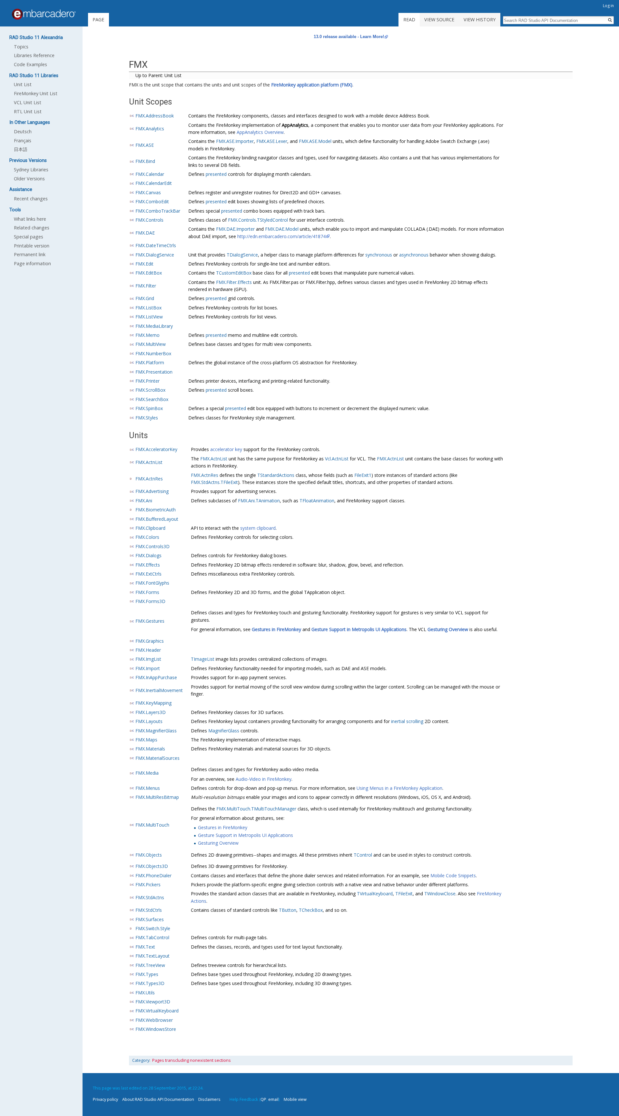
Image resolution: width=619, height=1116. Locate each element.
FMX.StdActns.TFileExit (214, 482)
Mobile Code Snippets (453, 875)
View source (439, 19)
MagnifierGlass (223, 731)
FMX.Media (147, 773)
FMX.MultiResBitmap (157, 797)
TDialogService (242, 255)
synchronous (378, 255)
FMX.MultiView (150, 344)
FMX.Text (145, 947)
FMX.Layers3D (150, 712)
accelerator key (226, 449)
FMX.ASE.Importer (235, 141)
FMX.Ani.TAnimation (259, 501)
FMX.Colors (147, 537)
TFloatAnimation (317, 501)
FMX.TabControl (152, 937)
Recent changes (31, 199)
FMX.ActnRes (149, 479)
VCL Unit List (27, 102)
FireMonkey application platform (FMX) (311, 85)
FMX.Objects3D (151, 866)
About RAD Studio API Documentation (158, 1099)
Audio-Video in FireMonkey (263, 779)
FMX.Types (146, 974)
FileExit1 (362, 475)
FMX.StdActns (149, 897)
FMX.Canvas (148, 192)
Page (98, 19)
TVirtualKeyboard (375, 893)
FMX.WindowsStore (155, 1029)
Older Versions (29, 179)
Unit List (23, 84)
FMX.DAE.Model (282, 229)
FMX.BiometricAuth (155, 510)
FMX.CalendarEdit (153, 183)
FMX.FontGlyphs (152, 583)
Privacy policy (105, 1099)
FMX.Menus (147, 788)
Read (409, 19)
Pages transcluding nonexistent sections (191, 1060)
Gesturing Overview (447, 629)
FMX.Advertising (152, 491)
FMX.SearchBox (151, 399)
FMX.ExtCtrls (148, 574)
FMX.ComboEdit (152, 201)
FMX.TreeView (150, 965)
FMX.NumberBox (153, 353)
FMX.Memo (147, 335)
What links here (30, 219)
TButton (287, 910)
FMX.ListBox (148, 308)
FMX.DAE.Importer (235, 229)
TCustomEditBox (233, 273)
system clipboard (258, 528)
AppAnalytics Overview (260, 132)
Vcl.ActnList (337, 459)
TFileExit (404, 893)
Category (140, 1060)
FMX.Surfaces (149, 919)
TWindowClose (440, 893)
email (273, 1099)
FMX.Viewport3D (152, 1002)
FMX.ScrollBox (150, 390)
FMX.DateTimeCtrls (155, 245)
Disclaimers (209, 1099)
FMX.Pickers (148, 884)
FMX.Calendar (149, 174)
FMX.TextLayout (152, 956)
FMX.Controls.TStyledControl (258, 220)
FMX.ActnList (148, 462)
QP (263, 1099)
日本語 (20, 149)
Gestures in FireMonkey (276, 629)
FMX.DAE (145, 233)
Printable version (31, 246)
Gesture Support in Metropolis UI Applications (359, 629)
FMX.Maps (146, 740)
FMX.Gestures (149, 621)
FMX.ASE (144, 145)
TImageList (202, 659)
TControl (363, 855)
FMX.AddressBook (154, 116)
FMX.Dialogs (148, 555)
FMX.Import (147, 668)
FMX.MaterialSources (157, 758)
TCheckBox (311, 910)
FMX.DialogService (154, 255)
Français (22, 140)
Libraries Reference (34, 55)
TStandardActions (275, 475)
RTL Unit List (28, 111)
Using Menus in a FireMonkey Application (399, 788)
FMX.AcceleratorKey (156, 449)
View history (480, 19)
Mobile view (295, 1099)
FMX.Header (148, 650)
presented (216, 174)
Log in (608, 5)
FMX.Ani (143, 501)
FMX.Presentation (153, 372)
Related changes (31, 228)
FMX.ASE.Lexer (271, 141)
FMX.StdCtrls (148, 910)
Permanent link (29, 254)
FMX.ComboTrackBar (157, 211)
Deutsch (23, 131)
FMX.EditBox (148, 273)
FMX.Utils (145, 993)
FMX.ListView (149, 317)
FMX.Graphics (149, 641)
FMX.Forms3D (150, 601)
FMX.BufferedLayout (156, 519)
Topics (21, 47)
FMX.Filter (145, 286)
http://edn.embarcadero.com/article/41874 (281, 236)
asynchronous (413, 255)
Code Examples (30, 64)
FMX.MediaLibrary (154, 326)
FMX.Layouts (148, 721)
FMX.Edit (144, 264)
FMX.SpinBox (149, 408)
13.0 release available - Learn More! (349, 36)
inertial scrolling (407, 721)
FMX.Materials (150, 749)
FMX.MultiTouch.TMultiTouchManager (256, 809)
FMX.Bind (145, 161)
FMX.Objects (148, 855)
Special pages (28, 237)
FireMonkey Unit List (35, 93)
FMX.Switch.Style (152, 928)
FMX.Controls (149, 220)
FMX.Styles (146, 418)
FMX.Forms (147, 592)
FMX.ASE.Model (315, 141)
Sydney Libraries (31, 169)
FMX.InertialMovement (159, 690)
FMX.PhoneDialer (153, 875)
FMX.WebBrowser (154, 1020)
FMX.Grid (144, 298)
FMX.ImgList (148, 659)
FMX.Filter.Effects (234, 282)
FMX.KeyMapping (153, 703)
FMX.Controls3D (152, 546)
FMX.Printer (147, 381)
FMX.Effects (147, 565)
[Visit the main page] (44, 14)
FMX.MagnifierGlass (156, 731)
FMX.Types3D (149, 983)
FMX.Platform (149, 362)
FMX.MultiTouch (152, 825)
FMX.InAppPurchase (156, 677)
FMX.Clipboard (150, 528)
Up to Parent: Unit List (158, 75)
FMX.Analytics (149, 129)
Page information (32, 263)
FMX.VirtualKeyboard (157, 1011)
